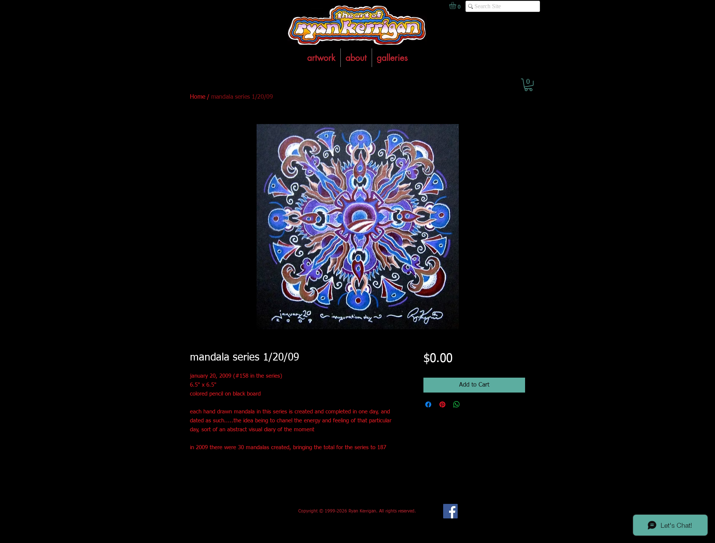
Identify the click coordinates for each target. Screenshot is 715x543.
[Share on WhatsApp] (456, 404)
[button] (528, 85)
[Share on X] (470, 404)
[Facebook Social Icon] (450, 511)
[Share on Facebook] (428, 404)
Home (197, 97)
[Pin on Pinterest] (442, 404)
